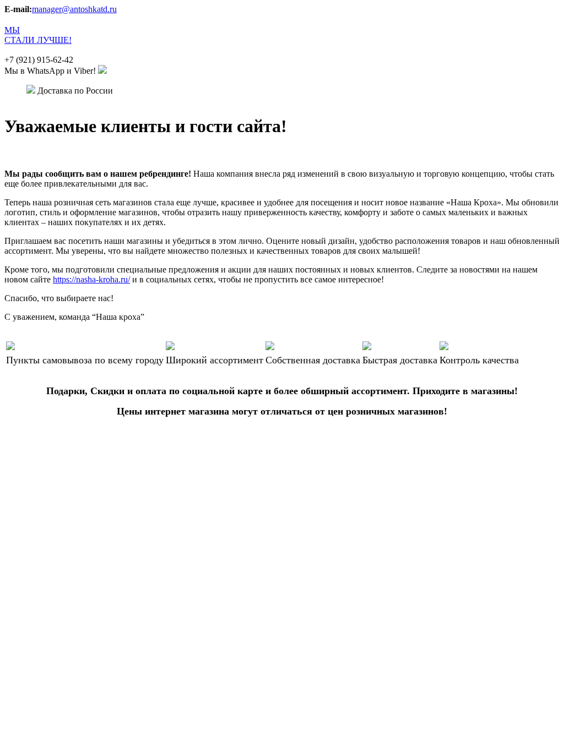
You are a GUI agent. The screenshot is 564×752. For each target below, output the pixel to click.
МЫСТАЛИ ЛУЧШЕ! (38, 35)
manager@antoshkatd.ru (74, 9)
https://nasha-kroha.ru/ (91, 279)
